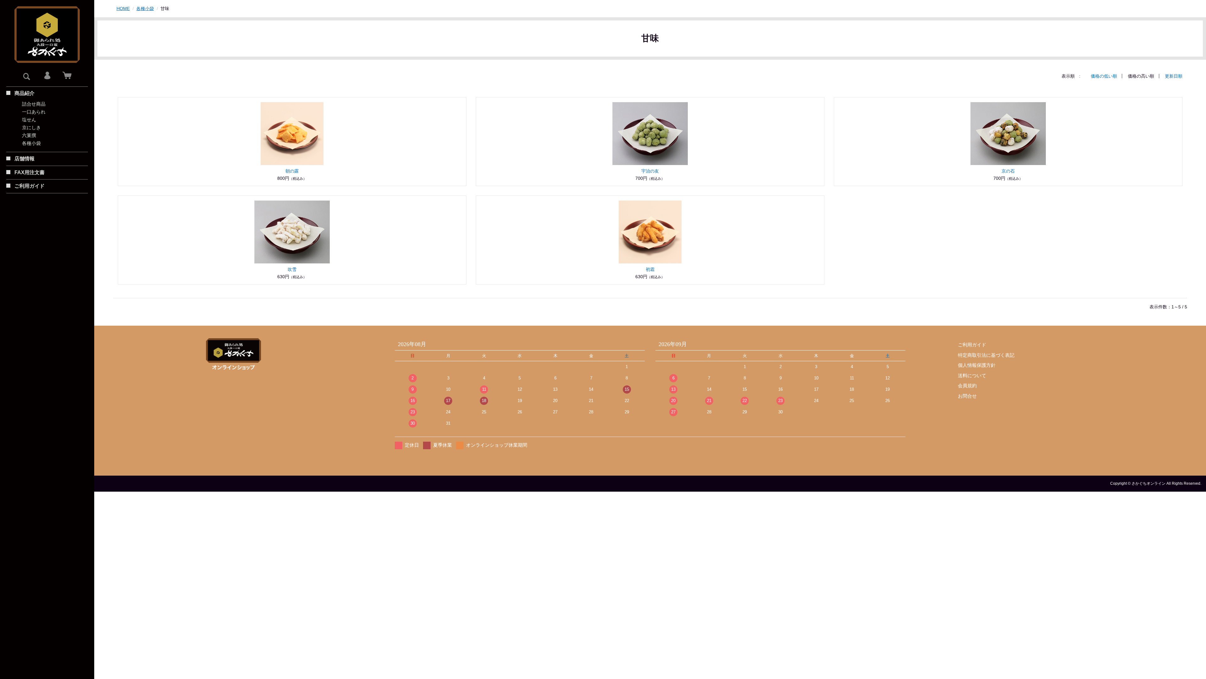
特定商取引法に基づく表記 (986, 355)
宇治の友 (650, 171)
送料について (972, 375)
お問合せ (967, 396)
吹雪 (292, 269)
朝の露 (292, 171)
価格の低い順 (1104, 76)
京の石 (1008, 171)
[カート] (66, 76)
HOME (123, 8)
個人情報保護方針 (977, 365)
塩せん (29, 119)
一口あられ (34, 111)
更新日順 (1173, 76)
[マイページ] (47, 76)
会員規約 (967, 385)
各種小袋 (31, 143)
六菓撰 (29, 135)
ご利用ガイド (972, 344)
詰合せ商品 (34, 104)
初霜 (650, 269)
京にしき (31, 127)
